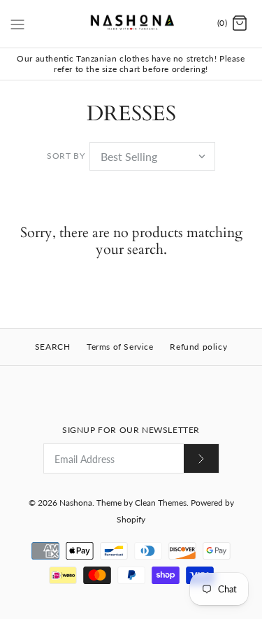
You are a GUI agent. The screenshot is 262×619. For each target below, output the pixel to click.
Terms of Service (120, 346)
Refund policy (198, 346)
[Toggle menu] (17, 23)
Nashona (75, 502)
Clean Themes (161, 502)
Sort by (66, 155)
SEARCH (53, 346)
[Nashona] (131, 24)
